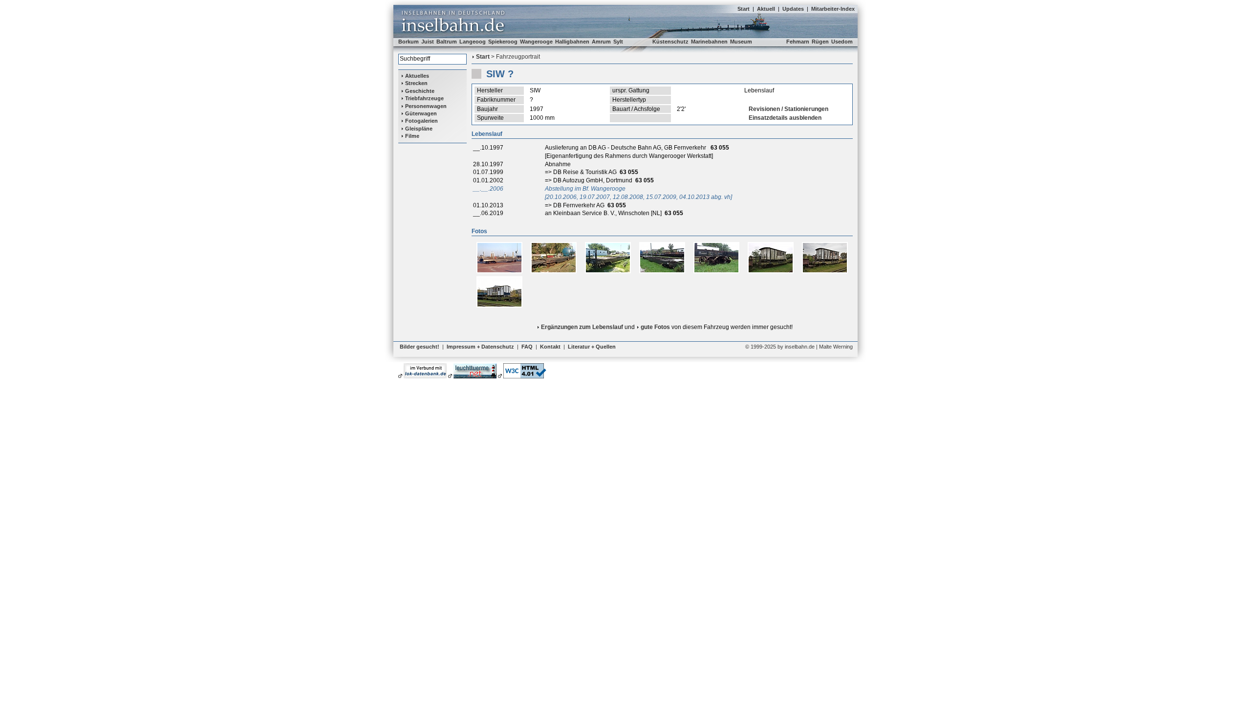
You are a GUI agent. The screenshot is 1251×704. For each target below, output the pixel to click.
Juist (427, 41)
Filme (412, 136)
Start (743, 9)
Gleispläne (418, 129)
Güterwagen (421, 113)
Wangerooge (536, 41)
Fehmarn (797, 41)
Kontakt (550, 347)
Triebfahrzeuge (424, 98)
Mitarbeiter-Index (833, 9)
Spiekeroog (503, 41)
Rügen (820, 41)
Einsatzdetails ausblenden (785, 117)
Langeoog (472, 41)
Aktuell (766, 9)
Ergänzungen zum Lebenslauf (582, 327)
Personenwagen (426, 106)
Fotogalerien (421, 121)
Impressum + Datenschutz (480, 347)
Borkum (408, 41)
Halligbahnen (572, 41)
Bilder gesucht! (419, 347)
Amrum (601, 41)
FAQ (527, 347)
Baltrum (446, 41)
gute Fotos (655, 327)
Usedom (842, 41)
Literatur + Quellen (592, 347)
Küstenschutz (670, 41)
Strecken (416, 83)
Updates (793, 9)
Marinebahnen (709, 41)
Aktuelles (417, 76)
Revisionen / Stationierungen (788, 109)
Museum (741, 41)
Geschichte (419, 91)
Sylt (618, 41)
